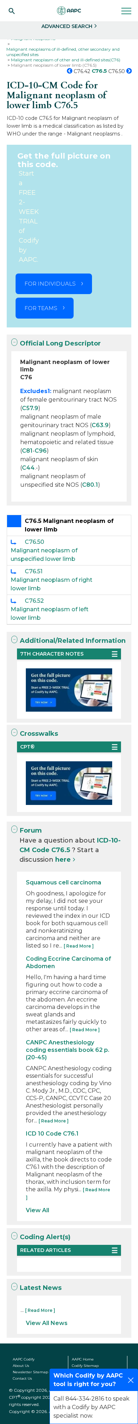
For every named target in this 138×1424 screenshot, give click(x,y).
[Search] (11, 10)
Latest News (41, 1288)
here (63, 859)
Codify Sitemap (85, 1365)
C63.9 (100, 425)
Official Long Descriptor (60, 343)
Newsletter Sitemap (30, 1372)
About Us (21, 1365)
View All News (47, 1323)
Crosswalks (39, 734)
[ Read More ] (79, 946)
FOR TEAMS (40, 308)
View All (37, 1210)
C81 (27, 450)
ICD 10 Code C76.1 (52, 1133)
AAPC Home (83, 1359)
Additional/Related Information (73, 641)
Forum (31, 830)
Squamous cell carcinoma (63, 882)
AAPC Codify (23, 1359)
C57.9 (30, 408)
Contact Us (22, 1378)
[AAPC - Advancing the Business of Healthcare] (69, 10)
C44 (28, 467)
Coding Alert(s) (45, 1237)
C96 (41, 450)
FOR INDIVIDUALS (50, 283)
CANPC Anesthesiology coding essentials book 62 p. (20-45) (67, 1050)
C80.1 (90, 484)
